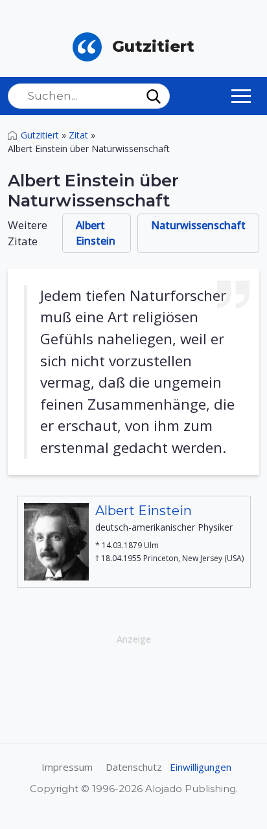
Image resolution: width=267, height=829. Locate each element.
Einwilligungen (200, 766)
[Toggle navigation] (241, 95)
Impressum (67, 766)
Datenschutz (134, 766)
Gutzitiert (40, 135)
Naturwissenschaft (198, 225)
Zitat (78, 135)
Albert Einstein (95, 233)
